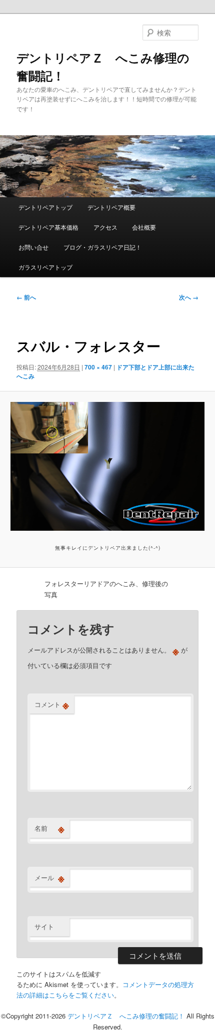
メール (49, 878)
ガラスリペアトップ (45, 267)
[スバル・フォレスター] (107, 466)
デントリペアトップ (45, 207)
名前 (49, 828)
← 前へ (26, 297)
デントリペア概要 (112, 207)
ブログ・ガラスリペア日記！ (103, 247)
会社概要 (144, 227)
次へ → (188, 297)
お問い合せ (33, 247)
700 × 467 (98, 366)
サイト (44, 926)
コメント (51, 704)
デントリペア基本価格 (48, 227)
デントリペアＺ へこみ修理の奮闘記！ (126, 1016)
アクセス (106, 227)
